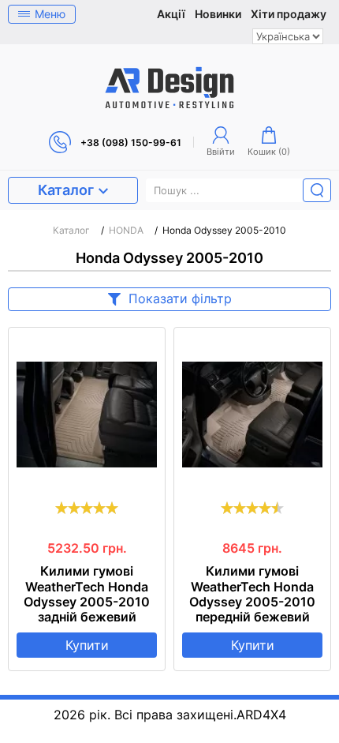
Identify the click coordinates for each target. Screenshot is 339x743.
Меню (50, 14)
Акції (171, 14)
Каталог (66, 190)
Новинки (218, 14)
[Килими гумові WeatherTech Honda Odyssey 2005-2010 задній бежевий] (87, 414)
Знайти (317, 190)
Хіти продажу (288, 14)
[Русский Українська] (287, 36)
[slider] (86, 507)
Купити (87, 645)
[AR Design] (169, 87)
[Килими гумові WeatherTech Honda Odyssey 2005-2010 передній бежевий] (252, 414)
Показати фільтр (180, 298)
